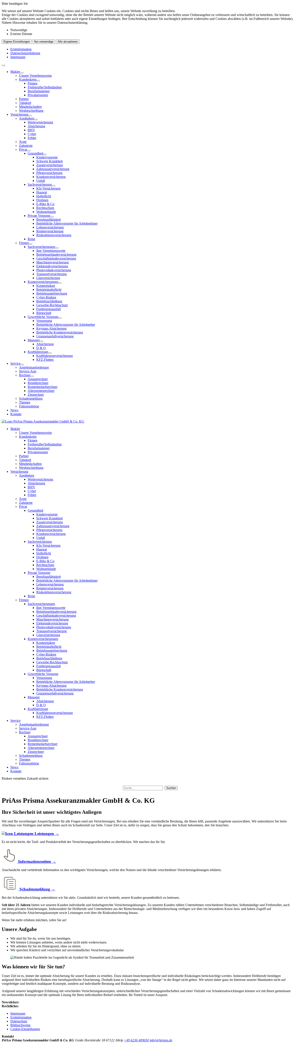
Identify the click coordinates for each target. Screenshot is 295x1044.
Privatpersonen (38, 95)
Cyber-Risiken (46, 297)
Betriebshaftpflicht (48, 289)
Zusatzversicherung (49, 165)
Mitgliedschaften (30, 107)
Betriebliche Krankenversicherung (59, 332)
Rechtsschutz (45, 208)
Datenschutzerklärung (25, 53)
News (14, 410)
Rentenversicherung (49, 231)
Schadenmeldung (31, 398)
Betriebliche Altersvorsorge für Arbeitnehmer (67, 223)
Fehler (32, 138)
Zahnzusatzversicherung (52, 169)
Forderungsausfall (48, 309)
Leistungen (46, 833)
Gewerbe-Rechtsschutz (52, 305)
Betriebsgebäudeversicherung (56, 254)
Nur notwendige (43, 41)
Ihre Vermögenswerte (50, 250)
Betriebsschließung (49, 301)
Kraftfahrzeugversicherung (54, 356)
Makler (15, 71)
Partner (24, 99)
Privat (23, 149)
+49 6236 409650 (136, 1040)
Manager (34, 340)
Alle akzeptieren (68, 41)
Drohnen (42, 200)
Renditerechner (38, 383)
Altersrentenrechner (41, 391)
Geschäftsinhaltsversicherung (56, 258)
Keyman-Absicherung (51, 328)
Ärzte (23, 142)
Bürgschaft (43, 313)
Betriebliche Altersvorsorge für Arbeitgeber (65, 324)
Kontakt (15, 414)
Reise (31, 239)
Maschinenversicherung (52, 262)
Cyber (32, 134)
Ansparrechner (38, 379)
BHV (31, 130)
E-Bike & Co (45, 204)
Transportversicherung (51, 274)
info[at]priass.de (161, 1040)
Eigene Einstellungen (16, 41)
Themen (24, 402)
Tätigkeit (25, 103)
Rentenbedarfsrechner (42, 387)
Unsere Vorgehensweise (35, 75)
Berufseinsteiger (39, 91)
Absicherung (36, 126)
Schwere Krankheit (49, 161)
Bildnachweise (20, 1025)
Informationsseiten (36, 861)
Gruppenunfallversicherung (55, 336)
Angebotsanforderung (34, 367)
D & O (41, 348)
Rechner (24, 375)
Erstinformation (21, 49)
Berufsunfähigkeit (48, 219)
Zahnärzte (26, 145)
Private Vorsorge (39, 215)
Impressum (17, 57)
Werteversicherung (40, 122)
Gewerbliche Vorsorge (43, 317)
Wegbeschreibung (31, 110)
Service (15, 363)
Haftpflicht (43, 196)
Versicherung (19, 114)
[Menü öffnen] (3, 65)
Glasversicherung (48, 278)
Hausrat (41, 192)
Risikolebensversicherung (53, 235)
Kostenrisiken (45, 285)
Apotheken (26, 118)
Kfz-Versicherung (48, 188)
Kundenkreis (27, 79)
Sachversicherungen (41, 247)
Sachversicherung (40, 184)
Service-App (27, 371)
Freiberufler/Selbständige (45, 87)
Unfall (40, 180)
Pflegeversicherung (49, 173)
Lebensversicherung (50, 227)
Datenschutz (18, 1021)
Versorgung (44, 320)
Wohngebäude (46, 212)
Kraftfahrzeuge (38, 352)
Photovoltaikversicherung (53, 270)
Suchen (171, 788)
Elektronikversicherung (52, 266)
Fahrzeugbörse (29, 406)
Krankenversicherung (51, 177)
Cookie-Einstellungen (25, 1029)
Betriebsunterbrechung (51, 293)
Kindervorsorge (47, 157)
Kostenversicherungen (43, 282)
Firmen (32, 83)
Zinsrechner (36, 394)
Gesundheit (35, 153)
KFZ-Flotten (45, 359)
